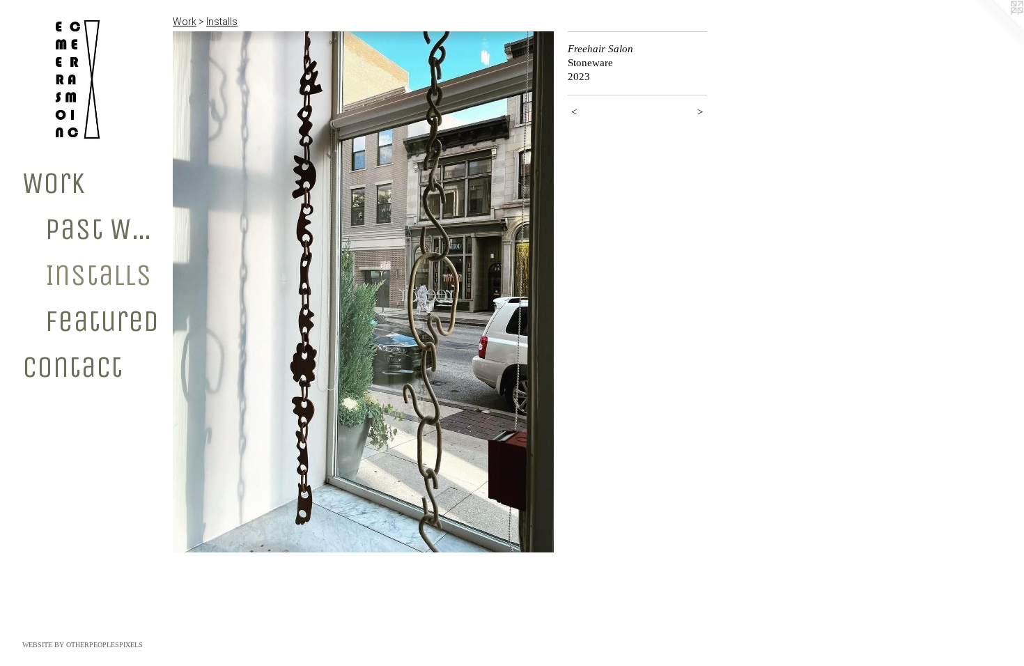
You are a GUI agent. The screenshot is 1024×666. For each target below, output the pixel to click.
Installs (98, 275)
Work (53, 183)
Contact (72, 367)
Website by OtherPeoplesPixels (82, 645)
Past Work (103, 229)
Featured (102, 321)
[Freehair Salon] (363, 291)
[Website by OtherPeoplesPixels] (996, 28)
